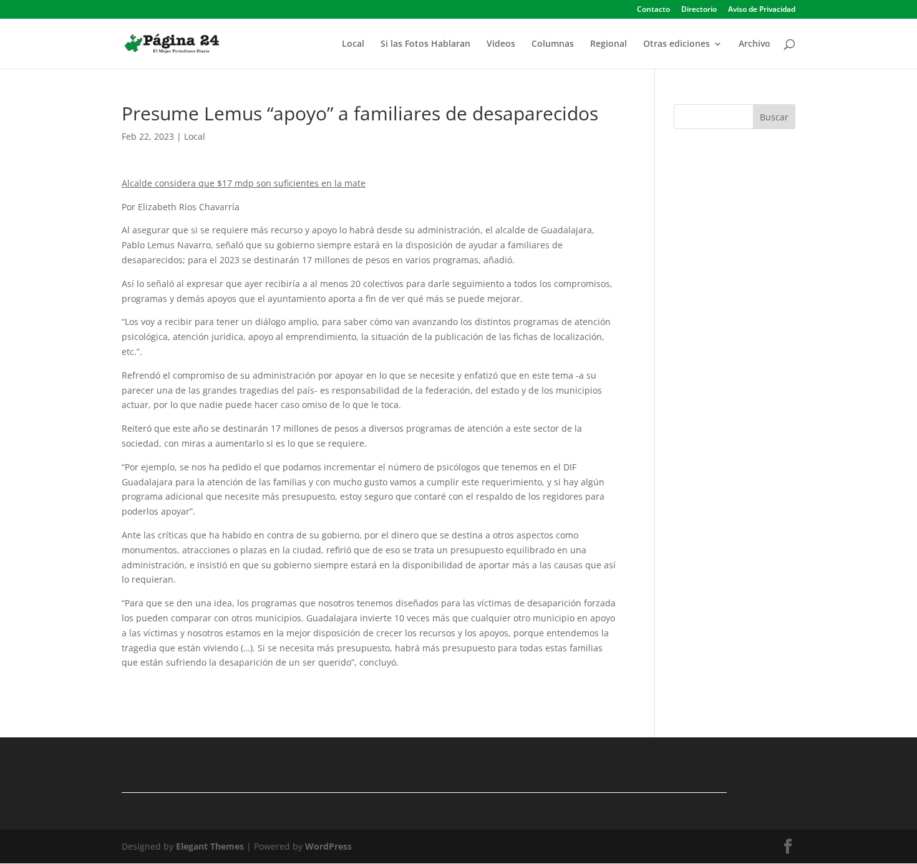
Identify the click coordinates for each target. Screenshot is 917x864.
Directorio (699, 10)
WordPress (328, 846)
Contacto (653, 10)
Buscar (774, 117)
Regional (608, 44)
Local (353, 44)
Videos (501, 44)
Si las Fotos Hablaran (425, 44)
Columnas (552, 44)
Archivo (754, 44)
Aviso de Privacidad (761, 10)
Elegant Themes (210, 846)
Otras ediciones (676, 44)
